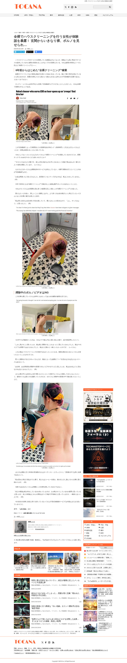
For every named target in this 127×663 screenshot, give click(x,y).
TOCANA (28, 6)
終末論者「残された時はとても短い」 (98, 571)
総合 (105, 547)
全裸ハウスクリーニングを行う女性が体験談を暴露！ (40, 32)
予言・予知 (104, 525)
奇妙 (87, 536)
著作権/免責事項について (33, 653)
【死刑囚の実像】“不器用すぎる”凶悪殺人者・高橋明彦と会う (100, 574)
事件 (102, 530)
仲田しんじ (31, 522)
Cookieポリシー (19, 653)
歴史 (87, 533)
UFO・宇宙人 (90, 525)
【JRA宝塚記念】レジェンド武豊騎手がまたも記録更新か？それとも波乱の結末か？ (105, 625)
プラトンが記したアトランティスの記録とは (100, 564)
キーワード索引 (54, 650)
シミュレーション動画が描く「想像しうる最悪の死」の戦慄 (100, 557)
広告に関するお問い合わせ (83, 650)
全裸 (24, 513)
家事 (30, 513)
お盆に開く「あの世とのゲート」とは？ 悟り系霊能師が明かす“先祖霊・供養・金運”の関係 (105, 591)
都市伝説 (89, 530)
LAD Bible (23, 509)
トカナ (15, 32)
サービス (42, 513)
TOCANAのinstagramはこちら (72, 7)
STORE (88, 538)
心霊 (102, 527)
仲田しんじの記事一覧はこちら (22, 535)
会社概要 (27, 650)
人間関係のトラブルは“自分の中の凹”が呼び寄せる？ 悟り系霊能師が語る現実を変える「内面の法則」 (105, 615)
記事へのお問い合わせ (66, 650)
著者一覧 (34, 650)
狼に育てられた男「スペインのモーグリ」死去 (100, 551)
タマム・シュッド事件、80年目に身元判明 (100, 578)
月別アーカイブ (43, 650)
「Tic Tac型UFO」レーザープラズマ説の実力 (100, 581)
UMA (88, 527)
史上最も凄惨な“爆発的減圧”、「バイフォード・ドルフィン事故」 (100, 561)
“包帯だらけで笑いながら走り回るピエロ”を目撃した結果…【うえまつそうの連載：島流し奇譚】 (55, 620)
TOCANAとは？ (18, 650)
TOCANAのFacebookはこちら (69, 7)
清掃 (27, 513)
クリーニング (35, 513)
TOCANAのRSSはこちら (76, 7)
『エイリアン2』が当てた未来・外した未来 (100, 554)
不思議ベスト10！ (91, 547)
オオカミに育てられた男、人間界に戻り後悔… (100, 567)
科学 (102, 533)
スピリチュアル (106, 536)
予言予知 (42, 15)
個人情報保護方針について (100, 650)
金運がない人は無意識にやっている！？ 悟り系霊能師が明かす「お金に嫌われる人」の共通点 (105, 604)
